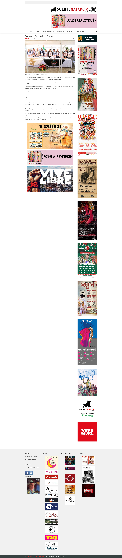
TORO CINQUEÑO (80, 32)
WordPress (52, 556)
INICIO (26, 32)
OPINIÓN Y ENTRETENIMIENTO (49, 32)
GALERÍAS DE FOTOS (71, 32)
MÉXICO (27, 38)
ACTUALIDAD (32, 32)
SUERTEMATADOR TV (61, 32)
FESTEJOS (39, 32)
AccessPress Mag (60, 556)
